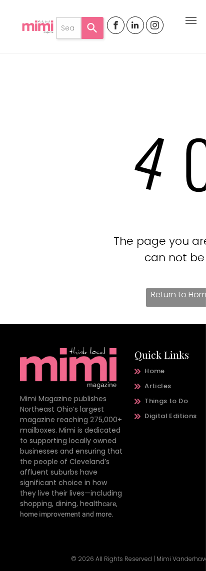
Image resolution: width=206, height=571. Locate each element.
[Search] (93, 28)
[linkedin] (135, 26)
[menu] (191, 20)
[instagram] (155, 26)
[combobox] (69, 28)
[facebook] (115, 26)
